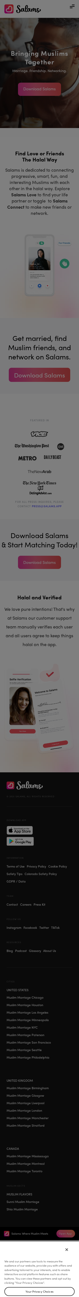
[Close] (67, 1249)
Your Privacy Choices (39, 1291)
